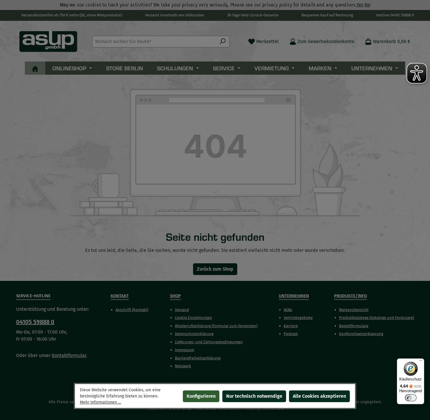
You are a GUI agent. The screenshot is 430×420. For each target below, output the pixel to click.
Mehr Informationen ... (100, 402)
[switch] (411, 397)
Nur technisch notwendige (254, 396)
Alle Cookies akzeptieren (319, 396)
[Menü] (420, 362)
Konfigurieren (201, 396)
